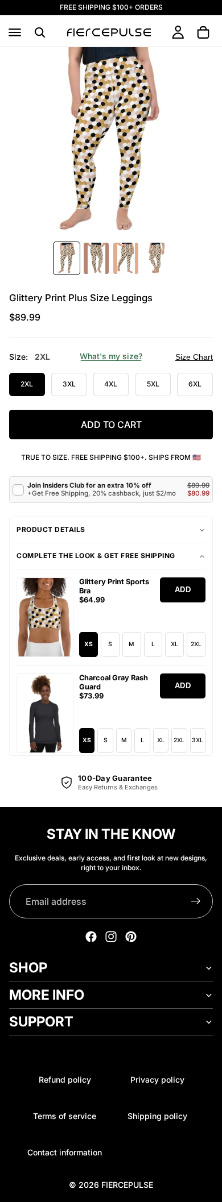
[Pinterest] (131, 936)
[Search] (39, 32)
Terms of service (64, 1116)
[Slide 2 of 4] (96, 258)
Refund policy (65, 1079)
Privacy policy (157, 1079)
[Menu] (14, 32)
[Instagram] (111, 936)
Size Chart (194, 356)
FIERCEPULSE (127, 1184)
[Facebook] (91, 936)
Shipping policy (157, 1116)
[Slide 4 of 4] (155, 258)
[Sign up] (196, 901)
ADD (183, 589)
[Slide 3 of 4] (125, 258)
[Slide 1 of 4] (66, 258)
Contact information (64, 1152)
